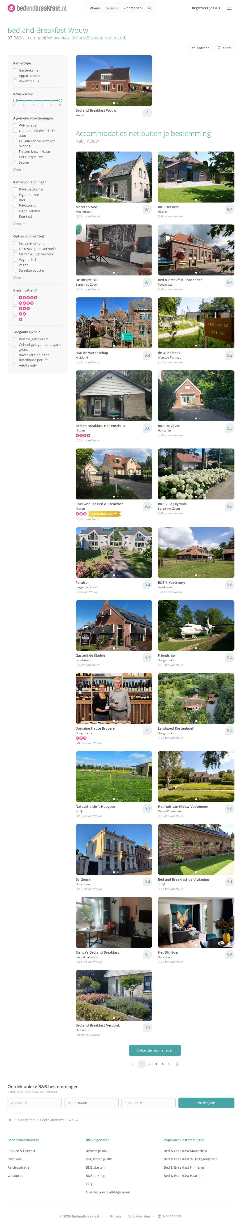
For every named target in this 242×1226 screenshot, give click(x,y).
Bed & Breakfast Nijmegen (184, 1167)
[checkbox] (15, 70)
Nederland (114, 38)
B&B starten (95, 1167)
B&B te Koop (95, 1175)
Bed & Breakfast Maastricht (185, 1151)
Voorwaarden (139, 1216)
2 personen (133, 8)
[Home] (10, 1120)
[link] (38, 8)
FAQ (89, 1184)
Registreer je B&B (99, 1159)
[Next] (145, 80)
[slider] (15, 100)
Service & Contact (21, 1151)
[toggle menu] (229, 8)
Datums (111, 8)
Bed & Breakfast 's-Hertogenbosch (191, 1159)
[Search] (150, 8)
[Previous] (82, 80)
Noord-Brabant (87, 38)
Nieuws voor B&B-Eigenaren (108, 1192)
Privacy (116, 1216)
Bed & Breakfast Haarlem (183, 1175)
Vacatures (15, 1175)
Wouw (95, 8)
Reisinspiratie (18, 1167)
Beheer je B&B (97, 1151)
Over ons (15, 1159)
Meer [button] (17, 169)
